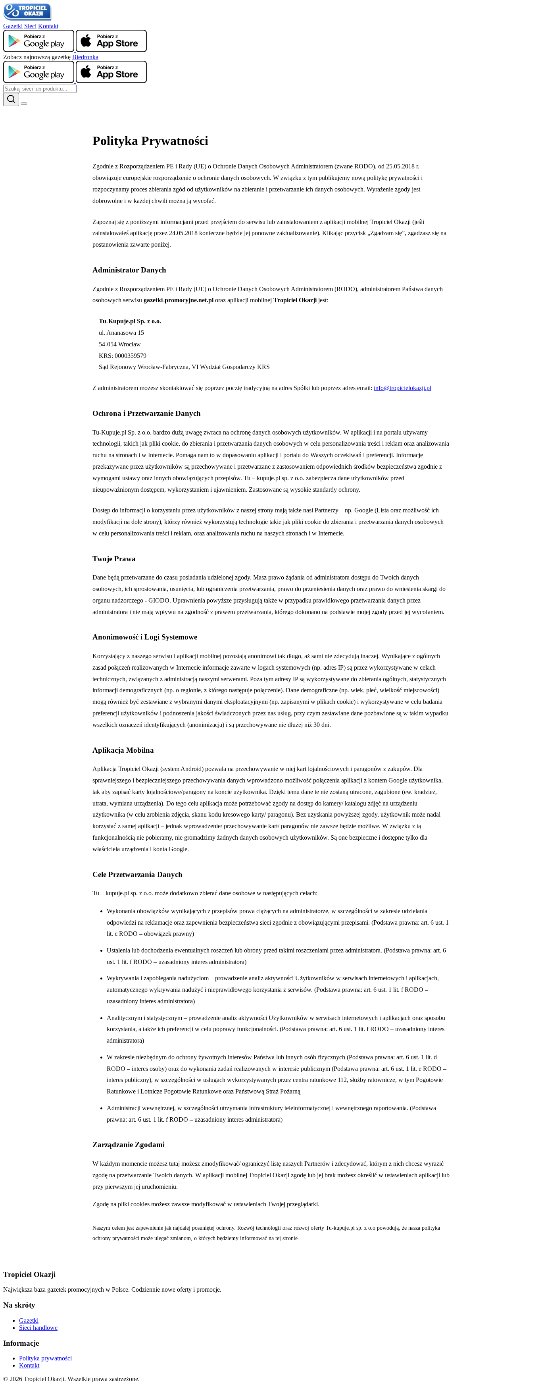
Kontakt (48, 26)
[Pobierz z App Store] (111, 49)
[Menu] (24, 103)
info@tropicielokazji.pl (402, 387)
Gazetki (13, 26)
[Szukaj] (11, 99)
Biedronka (85, 57)
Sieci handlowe (38, 1327)
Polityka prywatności (45, 1358)
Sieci (30, 26)
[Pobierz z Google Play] (39, 49)
